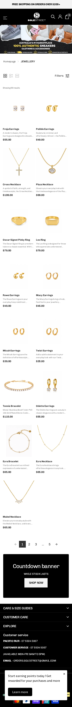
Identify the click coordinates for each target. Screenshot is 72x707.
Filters (59, 75)
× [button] (64, 673)
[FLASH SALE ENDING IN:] (36, 576)
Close (36, 608)
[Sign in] (60, 16)
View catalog (5, 17)
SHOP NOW (36, 582)
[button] (5, 75)
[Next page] (56, 544)
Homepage (9, 61)
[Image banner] (36, 39)
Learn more (20, 692)
